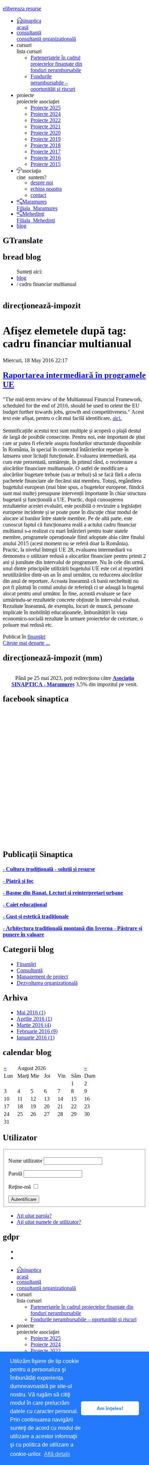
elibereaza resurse (22, 8)
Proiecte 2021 (45, 126)
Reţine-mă (19, 1187)
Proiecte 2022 (45, 120)
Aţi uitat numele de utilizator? (49, 1222)
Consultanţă (30, 970)
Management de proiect (42, 977)
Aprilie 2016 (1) (34, 1019)
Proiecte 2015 (45, 164)
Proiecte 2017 (45, 152)
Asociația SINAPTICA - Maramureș (72, 681)
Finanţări (26, 964)
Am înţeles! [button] (110, 1408)
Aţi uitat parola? (34, 1216)
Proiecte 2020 (45, 133)
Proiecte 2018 (45, 145)
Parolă (15, 1174)
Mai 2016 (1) (31, 1012)
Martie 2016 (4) (34, 1025)
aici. (117, 418)
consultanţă (46, 36)
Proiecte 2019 (45, 139)
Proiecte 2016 (45, 158)
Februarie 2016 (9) (37, 1031)
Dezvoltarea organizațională (47, 983)
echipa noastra (46, 189)
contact (38, 195)
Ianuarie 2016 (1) (35, 1037)
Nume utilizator (25, 1161)
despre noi (41, 182)
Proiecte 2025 (45, 108)
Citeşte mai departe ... (26, 643)
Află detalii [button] (57, 1454)
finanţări (36, 637)
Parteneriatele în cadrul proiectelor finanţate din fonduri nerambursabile (56, 64)
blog (21, 226)
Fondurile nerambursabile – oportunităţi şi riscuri (52, 82)
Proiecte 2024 (45, 114)
